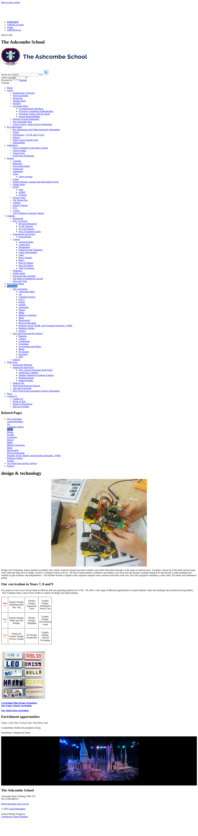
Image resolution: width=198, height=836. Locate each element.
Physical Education (27, 323)
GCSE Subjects (26, 226)
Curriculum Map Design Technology (19, 703)
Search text (6, 74)
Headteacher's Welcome (24, 93)
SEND (16, 187)
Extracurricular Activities (24, 276)
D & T (22, 299)
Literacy (16, 359)
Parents (10, 158)
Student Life (18, 383)
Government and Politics (30, 346)
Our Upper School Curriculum (16, 705)
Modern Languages (27, 315)
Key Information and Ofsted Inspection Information (36, 129)
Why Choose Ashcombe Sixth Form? (36, 370)
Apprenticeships (26, 242)
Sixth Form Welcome (22, 365)
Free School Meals (21, 166)
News (9, 393)
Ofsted (16, 132)
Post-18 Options (26, 265)
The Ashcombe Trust (22, 122)
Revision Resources (28, 223)
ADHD (22, 192)
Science (22, 331)
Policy (21, 260)
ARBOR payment (15, 25)
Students (11, 216)
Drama (22, 302)
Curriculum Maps (27, 291)
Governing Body (20, 106)
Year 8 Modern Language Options (28, 213)
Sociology (23, 354)
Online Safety (19, 184)
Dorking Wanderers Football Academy (36, 375)
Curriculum (12, 286)
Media (21, 349)
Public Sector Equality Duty (25, 140)
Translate (23, 80)
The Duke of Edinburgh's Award (28, 278)
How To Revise (20, 221)
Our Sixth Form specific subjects (28, 333)
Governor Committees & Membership (36, 111)
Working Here (19, 101)
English (22, 304)
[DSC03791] (99, 759)
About (10, 90)
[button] (13, 35)
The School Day (20, 200)
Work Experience (26, 268)
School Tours (19, 153)
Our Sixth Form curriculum (15, 710)
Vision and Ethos (20, 95)
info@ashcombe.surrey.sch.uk (15, 804)
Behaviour (17, 163)
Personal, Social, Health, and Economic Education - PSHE (45, 325)
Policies (16, 137)
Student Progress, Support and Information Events (36, 182)
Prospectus (18, 98)
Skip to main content (10, 2)
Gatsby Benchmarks (28, 252)
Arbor (15, 174)
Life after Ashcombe (22, 388)
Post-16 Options (26, 263)
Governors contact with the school (34, 114)
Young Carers (19, 197)
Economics (24, 344)
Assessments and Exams (24, 234)
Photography (24, 320)
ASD (21, 189)
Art (20, 294)
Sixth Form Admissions (23, 155)
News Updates (25, 257)
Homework (18, 169)
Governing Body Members (31, 108)
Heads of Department (22, 404)
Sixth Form (12, 362)
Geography (24, 307)
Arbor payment (25, 176)
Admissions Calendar (28, 372)
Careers (16, 210)
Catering (17, 203)
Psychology (24, 351)
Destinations (24, 247)
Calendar (17, 161)
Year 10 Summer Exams (30, 231)
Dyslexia (23, 195)
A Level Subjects (26, 229)
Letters (10, 27)
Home (10, 88)
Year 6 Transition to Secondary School (30, 148)
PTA (15, 208)
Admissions (12, 145)
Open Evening (19, 150)
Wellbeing (17, 270)
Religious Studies (26, 328)
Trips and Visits (20, 281)
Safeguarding (19, 142)
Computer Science (27, 297)
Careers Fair (24, 244)
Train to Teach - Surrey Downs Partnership (32, 124)
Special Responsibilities (29, 116)
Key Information (14, 127)
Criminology (24, 341)
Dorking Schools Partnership (26, 119)
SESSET (17, 103)
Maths (21, 312)
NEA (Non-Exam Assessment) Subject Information (36, 391)
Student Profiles (26, 380)
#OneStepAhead (26, 378)
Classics (22, 338)
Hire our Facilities (21, 406)
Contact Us (12, 396)
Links (21, 255)
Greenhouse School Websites (14, 816)
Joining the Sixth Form (23, 367)
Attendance (18, 171)
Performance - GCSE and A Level (28, 135)
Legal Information (17, 809)
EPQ (21, 357)
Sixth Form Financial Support (26, 385)
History (22, 310)
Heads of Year (19, 401)
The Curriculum (20, 289)
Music (21, 318)
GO (41, 74)
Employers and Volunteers (31, 250)
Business (23, 336)
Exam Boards (25, 236)
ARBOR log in (14, 30)
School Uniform (20, 205)
